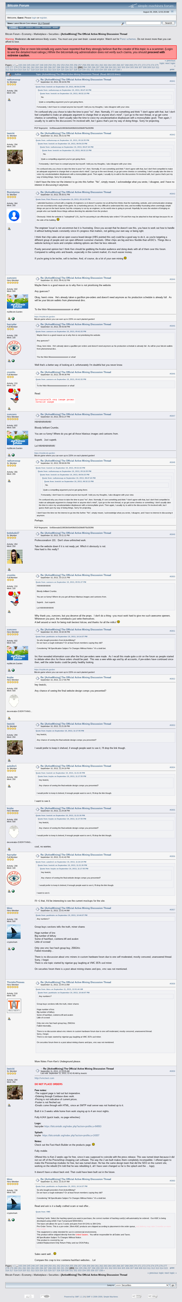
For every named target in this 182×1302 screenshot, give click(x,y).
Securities (54, 34)
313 (11, 69)
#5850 (172, 576)
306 (136, 67)
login (34, 18)
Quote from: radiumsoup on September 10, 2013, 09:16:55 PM (62, 140)
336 (109, 69)
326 (67, 69)
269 (131, 65)
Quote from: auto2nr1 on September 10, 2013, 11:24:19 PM (61, 862)
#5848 (172, 462)
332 (92, 69)
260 (93, 65)
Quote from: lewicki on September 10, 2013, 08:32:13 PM (64, 93)
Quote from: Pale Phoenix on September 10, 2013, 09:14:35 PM (63, 199)
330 (84, 69)
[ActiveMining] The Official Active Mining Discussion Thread (94, 34)
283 (37, 67)
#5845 (172, 326)
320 (41, 69)
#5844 (172, 279)
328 (75, 69)
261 (97, 65)
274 (152, 65)
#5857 (172, 910)
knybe (10, 677)
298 (102, 67)
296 (93, 67)
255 (71, 65)
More (55, 27)
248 (41, 65)
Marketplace (40, 34)
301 (115, 67)
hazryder (12, 324)
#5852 (172, 679)
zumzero (12, 278)
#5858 (172, 984)
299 (106, 67)
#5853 (172, 725)
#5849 (172, 534)
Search (29, 27)
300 (111, 67)
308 (145, 67)
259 (88, 65)
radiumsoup (13, 79)
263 (105, 65)
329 (80, 69)
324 (58, 69)
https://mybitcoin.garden (44, 317)
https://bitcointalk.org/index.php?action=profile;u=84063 (72, 1126)
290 (67, 67)
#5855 (172, 810)
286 (50, 67)
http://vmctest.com (44, 1078)
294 (85, 67)
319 (37, 69)
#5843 (172, 194)
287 (54, 67)
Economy (27, 34)
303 (123, 67)
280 (24, 67)
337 (114, 69)
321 (45, 69)
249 (46, 65)
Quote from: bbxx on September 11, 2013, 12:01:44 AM (59, 989)
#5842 (172, 135)
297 (98, 67)
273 (148, 65)
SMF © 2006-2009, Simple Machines (102, 1297)
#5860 (172, 1181)
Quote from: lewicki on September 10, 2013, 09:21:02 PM (60, 468)
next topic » (171, 1273)
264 (110, 65)
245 (29, 65)
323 (54, 69)
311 (157, 67)
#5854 (172, 767)
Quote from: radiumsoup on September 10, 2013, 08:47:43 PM (64, 90)
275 (157, 65)
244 (24, 65)
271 (139, 65)
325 (63, 69)
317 (28, 69)
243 (20, 65)
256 (75, 65)
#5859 (172, 1071)
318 (33, 69)
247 (37, 65)
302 (119, 67)
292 (75, 67)
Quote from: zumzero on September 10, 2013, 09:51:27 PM (61, 582)
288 (58, 67)
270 (135, 65)
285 (45, 67)
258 (84, 65)
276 (7, 67)
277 (11, 67)
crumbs (11, 372)
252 (58, 65)
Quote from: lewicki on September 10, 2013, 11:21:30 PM (60, 773)
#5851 (172, 631)
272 (144, 65)
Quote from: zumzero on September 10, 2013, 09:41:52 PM (61, 331)
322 (50, 69)
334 (101, 69)
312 (7, 69)
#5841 (172, 81)
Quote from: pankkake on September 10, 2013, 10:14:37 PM (61, 636)
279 (20, 67)
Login (37, 27)
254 (67, 65)
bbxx (9, 908)
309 (149, 67)
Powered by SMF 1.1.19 (74, 1297)
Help (22, 27)
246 (33, 65)
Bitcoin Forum (12, 34)
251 (54, 65)
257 (80, 65)
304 (128, 67)
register (43, 18)
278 (16, 67)
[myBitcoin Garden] (13, 318)
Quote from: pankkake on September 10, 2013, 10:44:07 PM (61, 915)
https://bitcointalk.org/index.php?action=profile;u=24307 (70, 1135)
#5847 (172, 416)
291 (71, 67)
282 (33, 67)
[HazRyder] (13, 360)
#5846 (172, 374)
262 (101, 65)
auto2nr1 (12, 766)
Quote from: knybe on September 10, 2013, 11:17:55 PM (60, 731)
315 (20, 69)
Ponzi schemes (128, 39)
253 (63, 65)
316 (24, 69)
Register (46, 27)
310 (153, 67)
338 (118, 69)
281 (28, 67)
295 (89, 67)
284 (41, 67)
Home (13, 27)
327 (71, 69)
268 (127, 65)
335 (105, 69)
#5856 (172, 856)
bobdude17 (13, 533)
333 (97, 69)
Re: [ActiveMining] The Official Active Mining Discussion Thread (76, 79)
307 (140, 67)
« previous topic (156, 1273)
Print (172, 69)
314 (16, 69)
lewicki (11, 133)
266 (118, 65)
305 (132, 67)
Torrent (46, 23)
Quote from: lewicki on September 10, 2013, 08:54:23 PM (60, 87)
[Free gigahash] (13, 949)
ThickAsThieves (15, 982)
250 (50, 65)
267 (122, 65)
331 (88, 69)
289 (63, 67)
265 (114, 65)
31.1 (40, 23)
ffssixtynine (13, 192)
